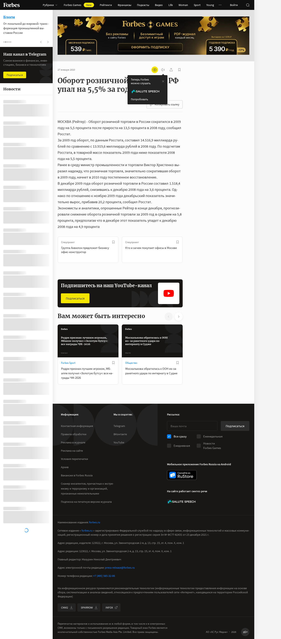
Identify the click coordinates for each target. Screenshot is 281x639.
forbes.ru (94, 522)
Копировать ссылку (167, 104)
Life (170, 5)
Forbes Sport (68, 363)
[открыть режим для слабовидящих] (154, 69)
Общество (131, 363)
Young (210, 5)
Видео (159, 5)
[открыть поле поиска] (247, 5)
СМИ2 (64, 607)
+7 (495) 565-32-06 (104, 576)
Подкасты (143, 5)
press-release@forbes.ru (120, 567)
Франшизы (124, 5)
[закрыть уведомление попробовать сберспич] (163, 81)
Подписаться (75, 298)
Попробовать (139, 99)
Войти (234, 5)
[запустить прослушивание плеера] (163, 69)
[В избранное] (113, 242)
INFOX (109, 607)
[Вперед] (189, 249)
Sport (197, 5)
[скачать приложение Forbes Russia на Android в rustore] (182, 475)
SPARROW (87, 607)
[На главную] (11, 5)
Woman (183, 5)
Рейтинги (106, 5)
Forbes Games (78, 5)
